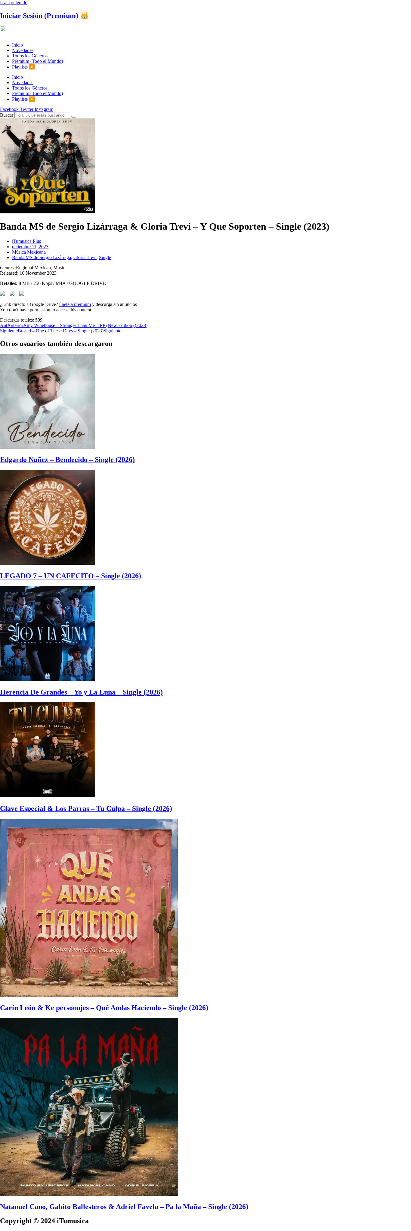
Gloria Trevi (85, 257)
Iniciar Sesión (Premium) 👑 (44, 16)
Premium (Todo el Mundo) (37, 61)
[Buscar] (73, 117)
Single (105, 257)
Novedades (22, 50)
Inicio (17, 44)
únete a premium (75, 304)
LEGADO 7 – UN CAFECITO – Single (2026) (70, 576)
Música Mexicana (29, 252)
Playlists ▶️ (23, 66)
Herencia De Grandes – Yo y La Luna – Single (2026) (81, 692)
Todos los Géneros (30, 55)
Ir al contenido (13, 2)
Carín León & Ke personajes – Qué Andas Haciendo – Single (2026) (104, 1008)
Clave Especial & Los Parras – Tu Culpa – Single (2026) (86, 808)
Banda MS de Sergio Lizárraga (41, 257)
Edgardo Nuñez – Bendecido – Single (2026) (67, 459)
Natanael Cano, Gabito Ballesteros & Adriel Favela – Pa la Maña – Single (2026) (124, 1207)
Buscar (6, 115)
